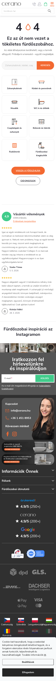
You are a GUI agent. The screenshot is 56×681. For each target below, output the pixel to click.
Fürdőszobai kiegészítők (41, 153)
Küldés (45, 378)
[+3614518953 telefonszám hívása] (34, 4)
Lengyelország (35, 624)
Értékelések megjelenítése (24, 221)
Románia (7, 635)
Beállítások (28, 662)
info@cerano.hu (20, 410)
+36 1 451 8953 (21, 418)
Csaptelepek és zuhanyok (14, 130)
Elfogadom (28, 672)
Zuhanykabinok (14, 88)
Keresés (49, 11)
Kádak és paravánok (41, 88)
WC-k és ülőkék (41, 108)
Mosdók (14, 108)
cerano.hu (14, 434)
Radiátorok (14, 151)
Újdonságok (28, 180)
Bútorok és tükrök (41, 128)
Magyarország (49, 624)
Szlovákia (21, 624)
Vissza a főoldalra (28, 170)
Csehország (7, 624)
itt (45, 655)
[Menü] (52, 4)
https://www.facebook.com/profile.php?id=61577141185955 (7, 434)
